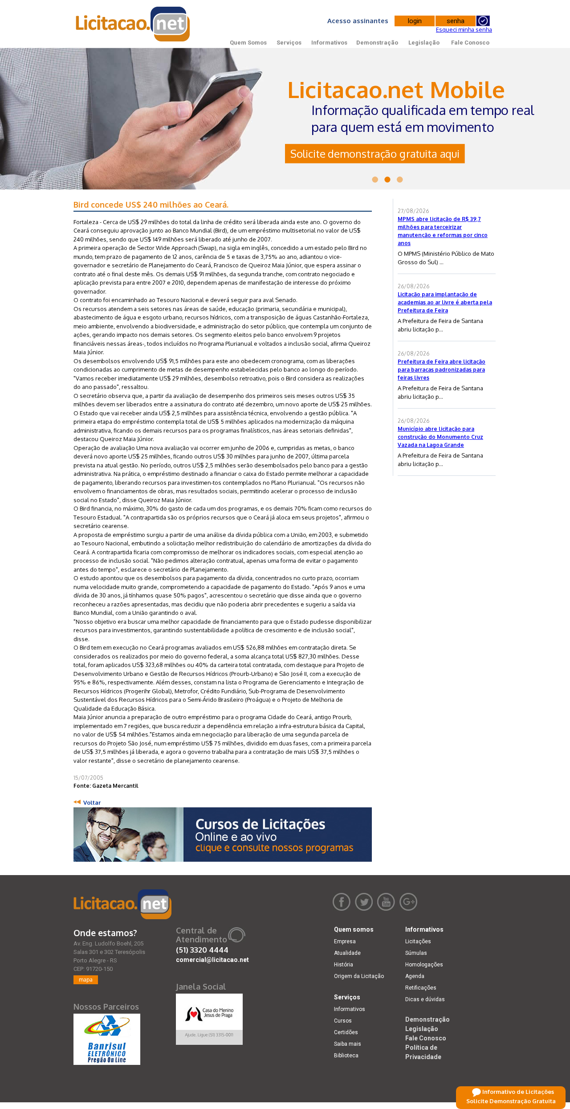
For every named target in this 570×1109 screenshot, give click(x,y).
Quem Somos (248, 42)
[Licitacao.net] (122, 904)
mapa (86, 979)
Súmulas (416, 953)
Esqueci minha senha (464, 29)
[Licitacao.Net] (133, 24)
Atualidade (347, 953)
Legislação (424, 42)
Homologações (424, 965)
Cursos (343, 1021)
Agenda (414, 976)
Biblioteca (346, 1055)
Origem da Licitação (359, 976)
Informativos (329, 42)
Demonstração (377, 42)
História (343, 965)
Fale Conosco (470, 42)
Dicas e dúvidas (425, 999)
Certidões (346, 1032)
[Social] (209, 1017)
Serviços (289, 42)
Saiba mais (347, 1044)
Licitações (418, 941)
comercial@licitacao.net (212, 959)
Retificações (420, 988)
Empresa (345, 941)
